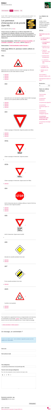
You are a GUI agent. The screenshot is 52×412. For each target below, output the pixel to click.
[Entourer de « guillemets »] (11, 374)
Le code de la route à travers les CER (46, 61)
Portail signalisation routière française (18, 45)
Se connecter (10, 409)
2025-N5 (6, 77)
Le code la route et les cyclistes (27, 15)
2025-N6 (6, 76)
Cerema (17, 42)
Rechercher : (42, 83)
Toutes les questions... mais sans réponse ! (46, 52)
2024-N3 (6, 136)
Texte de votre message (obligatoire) (10, 369)
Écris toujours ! (5, 10)
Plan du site (4, 409)
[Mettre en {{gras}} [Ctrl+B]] (2, 374)
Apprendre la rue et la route (14, 15)
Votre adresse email (6, 353)
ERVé (11, 10)
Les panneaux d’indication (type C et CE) (44, 106)
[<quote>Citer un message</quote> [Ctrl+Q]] (9, 374)
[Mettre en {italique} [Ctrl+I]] (5, 374)
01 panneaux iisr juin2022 (26, 40)
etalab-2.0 (27, 42)
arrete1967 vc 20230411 (7, 42)
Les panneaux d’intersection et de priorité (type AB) (43, 118)
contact (17, 318)
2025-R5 (6, 209)
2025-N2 (6, 79)
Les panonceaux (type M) (45, 102)
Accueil (2, 15)
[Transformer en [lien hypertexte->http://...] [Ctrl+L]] (7, 374)
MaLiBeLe (16, 10)
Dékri (3, 3)
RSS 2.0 (20, 409)
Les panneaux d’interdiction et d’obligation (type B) (43, 112)
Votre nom (3, 348)
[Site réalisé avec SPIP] (49, 408)
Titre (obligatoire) (5, 364)
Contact (16, 409)
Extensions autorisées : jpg (7, 397)
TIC (21, 10)
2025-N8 (6, 74)
